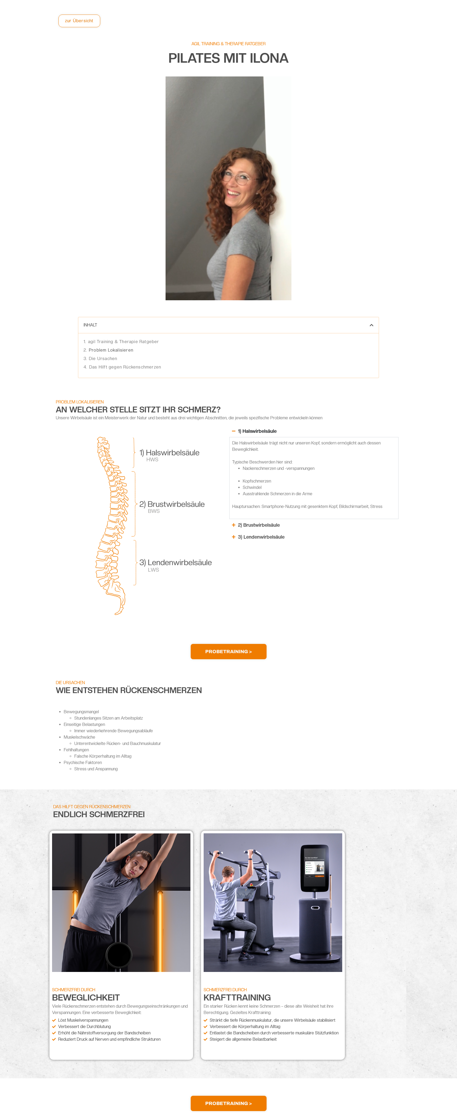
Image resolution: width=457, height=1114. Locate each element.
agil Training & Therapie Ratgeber (123, 341)
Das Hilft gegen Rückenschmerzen (125, 367)
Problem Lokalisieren (111, 350)
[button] (371, 325)
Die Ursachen (103, 358)
